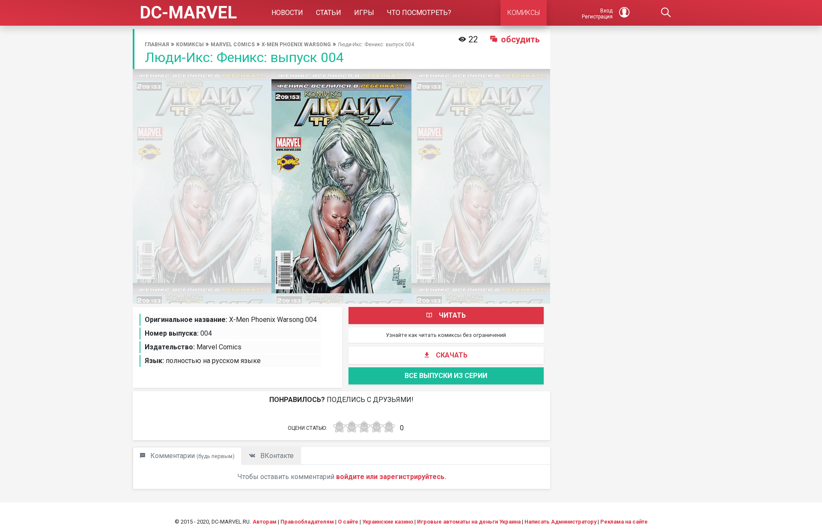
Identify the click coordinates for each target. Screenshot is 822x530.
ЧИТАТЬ (452, 315)
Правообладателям (307, 521)
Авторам (265, 521)
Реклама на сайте (624, 521)
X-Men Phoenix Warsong (296, 45)
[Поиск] (666, 13)
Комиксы (190, 45)
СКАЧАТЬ (452, 355)
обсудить (520, 39)
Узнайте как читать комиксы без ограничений (446, 335)
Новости (287, 13)
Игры (364, 13)
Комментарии (192, 456)
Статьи (328, 13)
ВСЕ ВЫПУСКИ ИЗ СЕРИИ (446, 376)
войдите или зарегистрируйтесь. (391, 477)
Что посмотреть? (419, 13)
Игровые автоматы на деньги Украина (469, 521)
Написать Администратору (560, 521)
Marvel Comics (233, 45)
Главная (157, 45)
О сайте (348, 521)
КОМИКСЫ (523, 13)
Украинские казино (387, 521)
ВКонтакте (276, 456)
